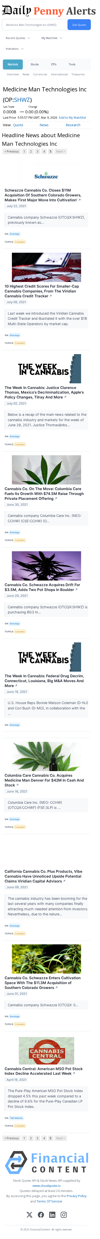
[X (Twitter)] (29, 1215)
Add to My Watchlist (72, 118)
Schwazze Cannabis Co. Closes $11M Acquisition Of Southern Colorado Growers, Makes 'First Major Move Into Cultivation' (43, 195)
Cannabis (20, 242)
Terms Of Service (49, 1201)
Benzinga (14, 233)
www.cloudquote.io (47, 1185)
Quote (18, 125)
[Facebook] (41, 1215)
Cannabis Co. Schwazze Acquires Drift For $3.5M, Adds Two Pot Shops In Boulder (42, 587)
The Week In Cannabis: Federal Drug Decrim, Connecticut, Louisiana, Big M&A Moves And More (44, 681)
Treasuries (78, 74)
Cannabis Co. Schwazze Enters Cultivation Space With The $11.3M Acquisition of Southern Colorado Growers (43, 983)
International (59, 74)
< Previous (11, 151)
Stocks (35, 64)
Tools (72, 64)
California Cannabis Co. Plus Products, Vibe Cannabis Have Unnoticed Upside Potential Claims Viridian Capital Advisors (43, 876)
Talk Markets (16, 1118)
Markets (13, 64)
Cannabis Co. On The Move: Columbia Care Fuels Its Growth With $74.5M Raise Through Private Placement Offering (44, 493)
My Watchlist (49, 38)
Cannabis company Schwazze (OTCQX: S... (43, 1005)
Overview (13, 74)
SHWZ (22, 100)
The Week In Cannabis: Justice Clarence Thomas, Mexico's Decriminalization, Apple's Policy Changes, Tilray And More (44, 392)
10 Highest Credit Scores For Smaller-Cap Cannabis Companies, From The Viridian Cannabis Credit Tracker (42, 291)
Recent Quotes (15, 38)
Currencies (40, 74)
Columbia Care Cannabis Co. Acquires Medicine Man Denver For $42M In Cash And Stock (44, 780)
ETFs (53, 64)
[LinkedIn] (52, 1215)
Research (73, 125)
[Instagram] (64, 1215)
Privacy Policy (77, 1196)
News (26, 74)
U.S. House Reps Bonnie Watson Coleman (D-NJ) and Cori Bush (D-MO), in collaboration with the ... (48, 708)
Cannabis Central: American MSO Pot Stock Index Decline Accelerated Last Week (44, 1071)
